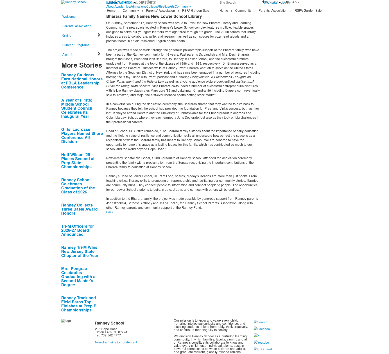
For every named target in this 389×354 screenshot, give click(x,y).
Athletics (163, 6)
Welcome (69, 16)
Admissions (138, 6)
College (151, 6)
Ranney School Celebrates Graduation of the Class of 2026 (78, 186)
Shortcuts (270, 2)
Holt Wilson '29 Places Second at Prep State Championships (78, 161)
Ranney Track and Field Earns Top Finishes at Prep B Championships (79, 304)
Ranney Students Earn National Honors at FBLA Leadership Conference (82, 81)
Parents (111, 2)
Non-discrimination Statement (116, 342)
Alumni (122, 2)
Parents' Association (160, 10)
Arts (172, 6)
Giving (131, 2)
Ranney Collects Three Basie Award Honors (79, 209)
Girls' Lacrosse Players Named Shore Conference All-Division (82, 135)
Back (109, 212)
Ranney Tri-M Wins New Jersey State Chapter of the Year (79, 251)
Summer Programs (75, 45)
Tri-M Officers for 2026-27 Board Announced (77, 230)
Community (183, 6)
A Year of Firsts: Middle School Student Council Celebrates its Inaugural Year (76, 108)
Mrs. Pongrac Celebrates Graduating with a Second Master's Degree (78, 277)
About (110, 6)
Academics (122, 6)
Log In (285, 2)
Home (111, 10)
